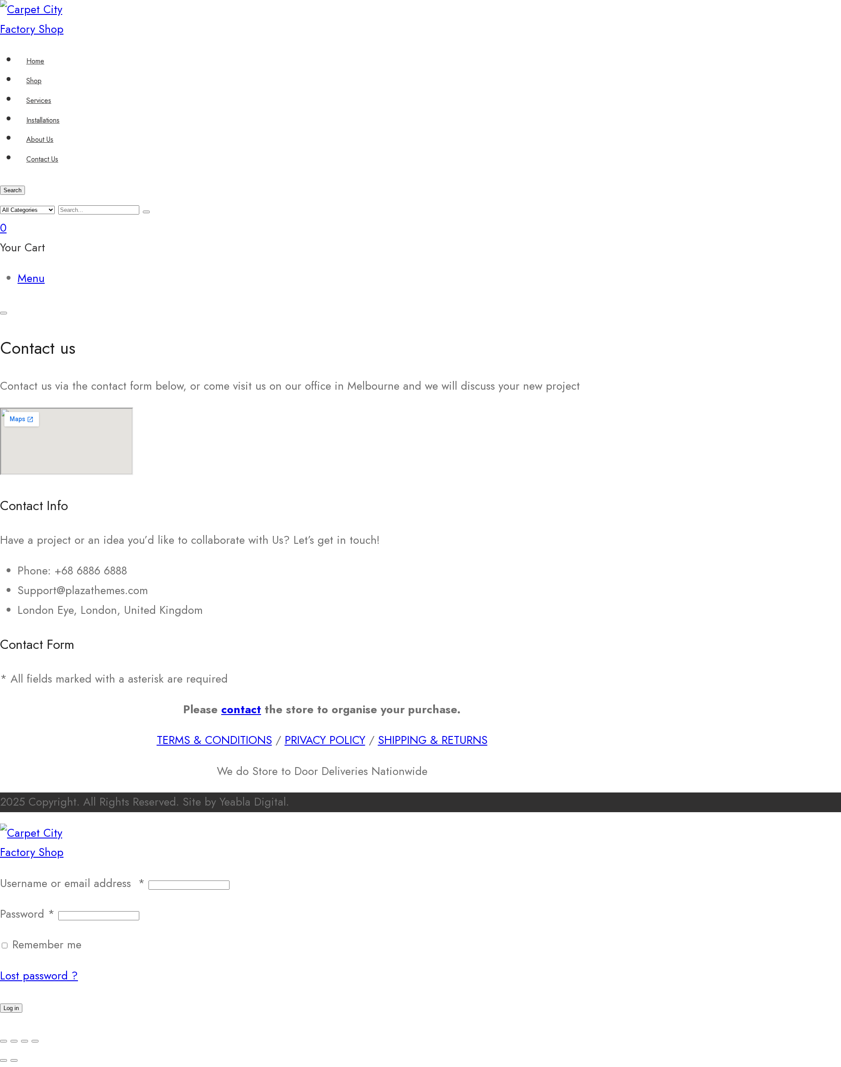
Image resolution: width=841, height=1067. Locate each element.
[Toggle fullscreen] (14, 1041)
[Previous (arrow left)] (3, 1060)
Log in (11, 1008)
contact (241, 709)
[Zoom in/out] (3, 1041)
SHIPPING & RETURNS (433, 740)
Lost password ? (39, 976)
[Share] (24, 1041)
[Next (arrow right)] (14, 1060)
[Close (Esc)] (35, 1041)
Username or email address (72, 883)
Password (27, 914)
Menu (31, 278)
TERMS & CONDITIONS (214, 740)
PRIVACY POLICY (325, 740)
